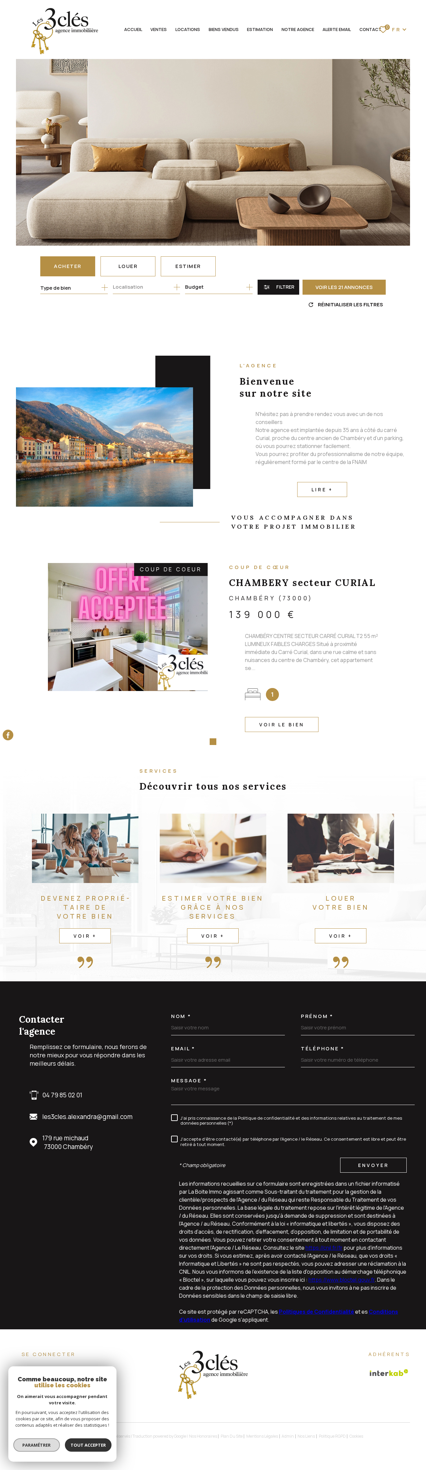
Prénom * (317, 1016)
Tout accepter (88, 1445)
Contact (370, 29)
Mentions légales (262, 1436)
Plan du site (232, 1436)
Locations (187, 29)
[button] (203, 741)
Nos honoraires (203, 1436)
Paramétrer (37, 1445)
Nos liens (306, 1436)
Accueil (133, 29)
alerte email (336, 29)
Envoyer (373, 1165)
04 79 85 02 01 (62, 1095)
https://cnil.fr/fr (324, 1247)
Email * (183, 1048)
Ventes (158, 29)
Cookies (356, 1436)
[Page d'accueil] (64, 31)
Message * (189, 1080)
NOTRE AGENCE (298, 29)
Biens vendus (224, 29)
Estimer (188, 266)
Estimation (260, 29)
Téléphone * (322, 1048)
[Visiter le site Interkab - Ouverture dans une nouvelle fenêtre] (389, 1372)
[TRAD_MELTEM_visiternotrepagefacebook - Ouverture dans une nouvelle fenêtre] (8, 735)
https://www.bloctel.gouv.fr (342, 1279)
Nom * (181, 1016)
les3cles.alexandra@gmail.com (87, 1116)
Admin (288, 1436)
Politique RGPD (332, 1436)
